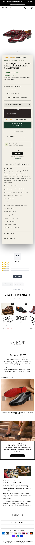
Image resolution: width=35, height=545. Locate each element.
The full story (17, 168)
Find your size (17, 456)
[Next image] (21, 51)
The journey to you (17, 233)
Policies (17, 526)
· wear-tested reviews (18, 57)
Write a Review (17, 276)
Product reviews (7, 284)
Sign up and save (17, 530)
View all (17, 298)
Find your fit (17, 109)
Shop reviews (18, 284)
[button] (31, 398)
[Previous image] (14, 51)
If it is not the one (17, 238)
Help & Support (17, 522)
